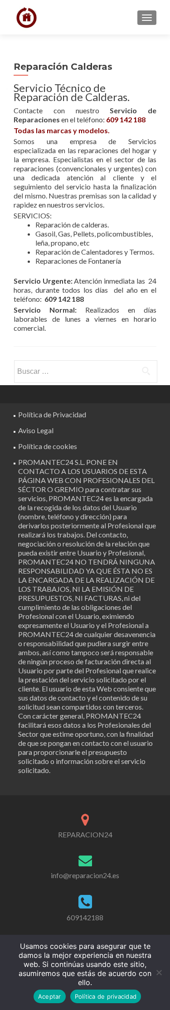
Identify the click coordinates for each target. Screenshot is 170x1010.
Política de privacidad (106, 996)
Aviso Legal (35, 430)
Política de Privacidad (52, 414)
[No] (158, 972)
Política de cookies (47, 446)
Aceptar (49, 996)
